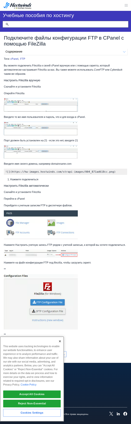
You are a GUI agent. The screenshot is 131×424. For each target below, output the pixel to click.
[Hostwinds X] (109, 414)
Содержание (13, 51)
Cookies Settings (32, 412)
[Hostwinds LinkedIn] (116, 414)
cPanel (14, 58)
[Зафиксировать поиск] (7, 24)
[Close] (59, 341)
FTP (22, 58)
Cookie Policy (28, 384)
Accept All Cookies (32, 394)
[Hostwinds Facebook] (123, 414)
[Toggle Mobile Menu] (126, 5)
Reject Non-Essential (32, 403)
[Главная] (17, 6)
